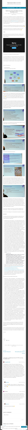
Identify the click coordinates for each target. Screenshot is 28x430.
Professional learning (16, 13)
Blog (17, 7)
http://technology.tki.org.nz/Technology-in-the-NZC (11, 268)
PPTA (13, 14)
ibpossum (6, 13)
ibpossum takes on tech (14, 3)
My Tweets (4, 425)
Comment (22, 419)
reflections (15, 14)
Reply (3, 379)
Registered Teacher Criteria (10, 7)
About (20, 7)
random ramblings (21, 13)
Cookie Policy (16, 428)
